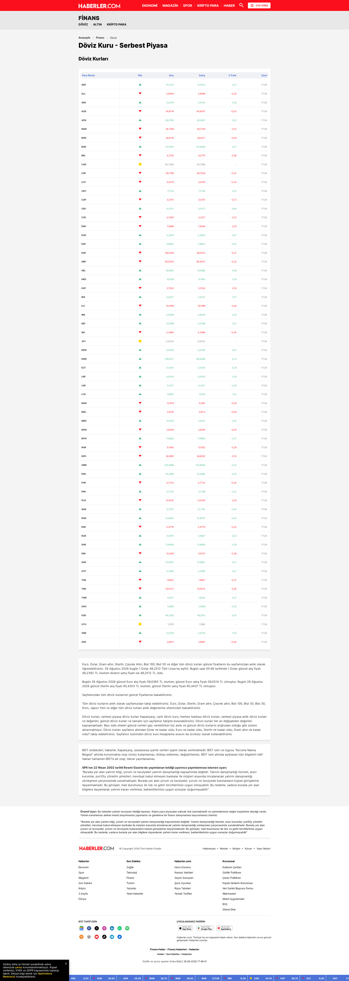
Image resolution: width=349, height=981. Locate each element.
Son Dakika (85, 883)
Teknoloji (132, 872)
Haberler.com (182, 861)
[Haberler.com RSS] (81, 937)
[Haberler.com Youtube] (97, 937)
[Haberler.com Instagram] (104, 928)
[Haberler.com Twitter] (97, 928)
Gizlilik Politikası (231, 872)
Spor (81, 872)
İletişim (236, 848)
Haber (160, 954)
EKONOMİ (149, 5)
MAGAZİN (170, 5)
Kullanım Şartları (231, 867)
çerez (18, 967)
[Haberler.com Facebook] (89, 928)
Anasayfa (84, 37)
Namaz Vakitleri (183, 872)
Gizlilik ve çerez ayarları (156, 961)
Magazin (84, 877)
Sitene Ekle (229, 909)
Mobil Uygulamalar (233, 898)
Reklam (224, 848)
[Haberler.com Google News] (81, 928)
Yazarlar (131, 888)
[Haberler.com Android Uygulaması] (205, 928)
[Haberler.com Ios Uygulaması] (185, 928)
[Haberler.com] (97, 849)
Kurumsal (228, 861)
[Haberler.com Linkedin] (112, 928)
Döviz (113, 37)
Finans (100, 37)
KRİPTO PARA (208, 5)
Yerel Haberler (135, 893)
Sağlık (130, 867)
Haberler (84, 861)
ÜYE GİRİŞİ (262, 5)
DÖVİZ (83, 24)
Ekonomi (84, 867)
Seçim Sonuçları (183, 877)
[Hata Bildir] (176, 961)
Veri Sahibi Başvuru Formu (237, 888)
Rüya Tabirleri (182, 888)
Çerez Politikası (231, 877)
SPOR (187, 5)
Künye (248, 848)
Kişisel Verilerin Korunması (237, 883)
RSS (224, 904)
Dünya (82, 898)
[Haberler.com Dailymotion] (120, 937)
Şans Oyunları (182, 883)
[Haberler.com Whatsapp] (120, 928)
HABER (229, 5)
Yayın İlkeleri (263, 848)
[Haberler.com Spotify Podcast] (127, 928)
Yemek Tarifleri (183, 893)
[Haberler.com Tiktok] (104, 937)
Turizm (131, 883)
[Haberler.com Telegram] (112, 937)
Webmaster (229, 893)
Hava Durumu (182, 867)
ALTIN (97, 24)
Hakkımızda (209, 848)
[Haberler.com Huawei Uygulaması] (224, 928)
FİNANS (89, 18)
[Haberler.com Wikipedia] (89, 937)
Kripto (82, 888)
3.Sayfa (83, 893)
